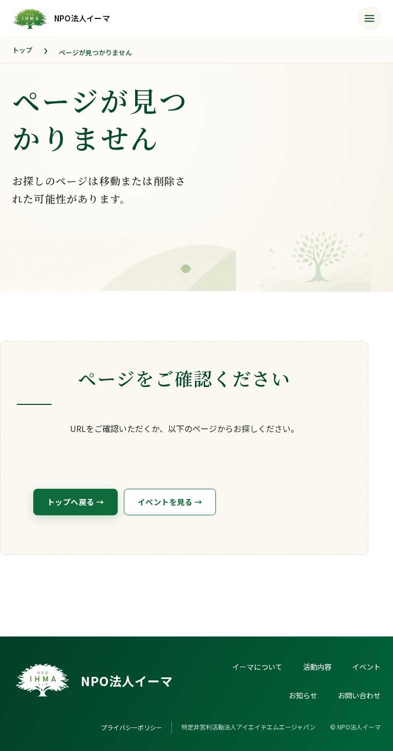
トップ (22, 50)
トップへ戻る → (75, 501)
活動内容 (317, 667)
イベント (366, 667)
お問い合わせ (359, 695)
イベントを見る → (170, 501)
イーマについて (257, 667)
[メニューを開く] (369, 18)
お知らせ (303, 695)
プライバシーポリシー (131, 727)
